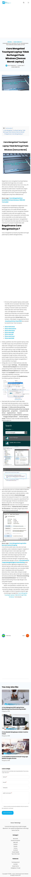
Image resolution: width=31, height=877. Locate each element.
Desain (15, 846)
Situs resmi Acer (10, 336)
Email (4, 782)
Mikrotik (15, 842)
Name (5, 777)
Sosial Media (15, 852)
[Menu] (28, 2)
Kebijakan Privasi (15, 868)
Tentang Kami (15, 862)
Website (5, 787)
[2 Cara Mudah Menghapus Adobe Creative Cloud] (15, 722)
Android (15, 850)
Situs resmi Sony (10, 330)
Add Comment (7, 793)
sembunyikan (9, 128)
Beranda (15, 838)
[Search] (23, 2)
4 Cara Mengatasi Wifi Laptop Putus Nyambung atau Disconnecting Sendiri (14, 708)
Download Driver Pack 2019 (13, 321)
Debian (15, 844)
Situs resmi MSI (9, 332)
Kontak (15, 864)
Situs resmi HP (9, 334)
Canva (15, 848)
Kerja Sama (15, 866)
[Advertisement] (15, 21)
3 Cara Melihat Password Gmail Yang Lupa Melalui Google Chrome (15, 757)
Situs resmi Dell (9, 338)
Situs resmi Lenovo (10, 328)
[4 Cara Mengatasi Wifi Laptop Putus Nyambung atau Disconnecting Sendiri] (15, 697)
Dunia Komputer (15, 67)
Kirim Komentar (7, 813)
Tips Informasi (15, 854)
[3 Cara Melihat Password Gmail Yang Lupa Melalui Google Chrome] (15, 746)
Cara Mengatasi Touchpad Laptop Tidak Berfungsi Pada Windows (15, 595)
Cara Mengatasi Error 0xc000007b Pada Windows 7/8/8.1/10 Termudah (13, 200)
